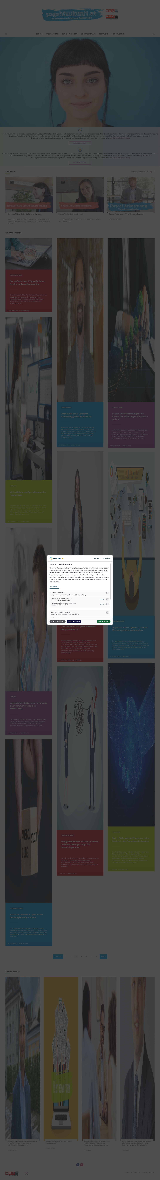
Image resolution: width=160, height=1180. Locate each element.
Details (102, 599)
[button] (106, 593)
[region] (80, 590)
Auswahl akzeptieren (57, 621)
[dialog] (80, 590)
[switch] (107, 593)
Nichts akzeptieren (74, 621)
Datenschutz (106, 558)
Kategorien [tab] (54, 586)
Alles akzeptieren (103, 621)
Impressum (96, 558)
